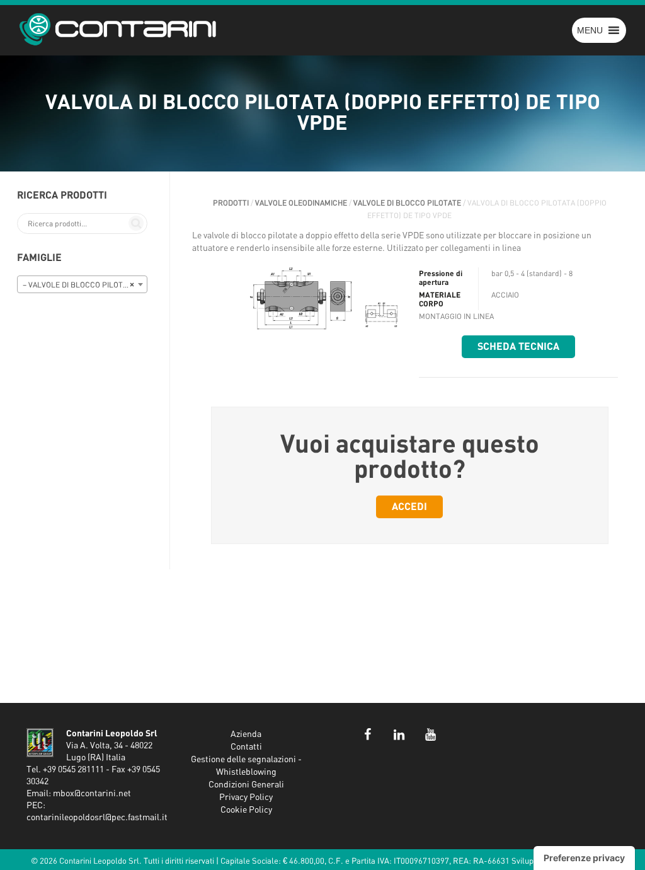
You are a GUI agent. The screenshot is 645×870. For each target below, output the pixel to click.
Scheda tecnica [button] (518, 347)
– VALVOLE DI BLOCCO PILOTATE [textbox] (79, 285)
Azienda (246, 734)
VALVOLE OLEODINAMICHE (301, 203)
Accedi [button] (409, 507)
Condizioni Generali (246, 784)
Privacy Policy (246, 797)
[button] (590, 30)
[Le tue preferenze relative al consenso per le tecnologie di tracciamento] (584, 858)
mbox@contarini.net (92, 793)
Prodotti (231, 203)
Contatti (246, 747)
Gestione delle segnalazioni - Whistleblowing (246, 766)
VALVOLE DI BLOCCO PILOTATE (407, 203)
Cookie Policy (246, 810)
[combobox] (82, 284)
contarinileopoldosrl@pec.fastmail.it (97, 817)
